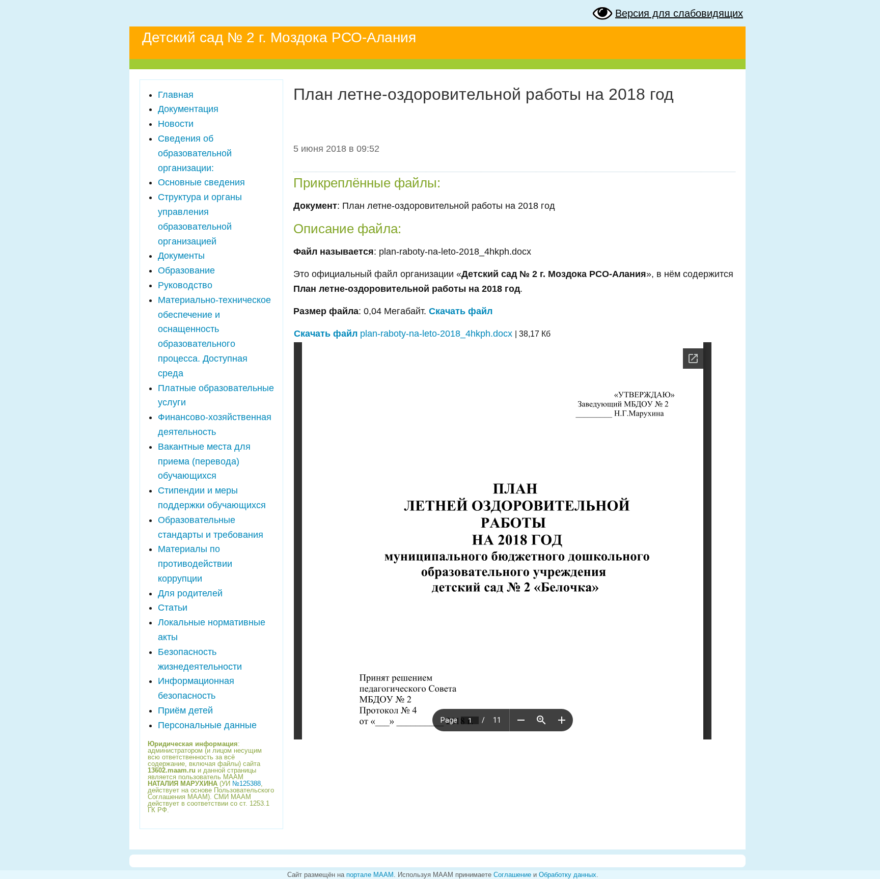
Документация (188, 109)
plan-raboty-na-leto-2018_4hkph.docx (403, 333)
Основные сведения (201, 182)
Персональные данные (207, 725)
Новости (176, 124)
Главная (176, 95)
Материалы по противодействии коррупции (195, 564)
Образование (186, 270)
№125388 (246, 783)
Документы (181, 256)
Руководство (185, 285)
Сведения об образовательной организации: (195, 153)
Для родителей (190, 593)
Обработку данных (567, 874)
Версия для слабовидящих (679, 13)
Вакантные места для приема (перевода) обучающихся (204, 461)
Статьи (172, 607)
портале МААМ (370, 874)
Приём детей (185, 710)
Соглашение (512, 874)
